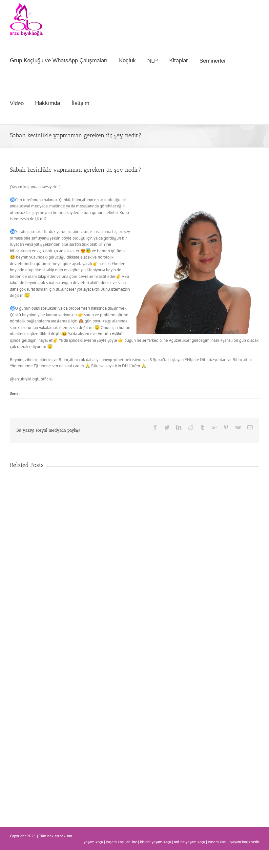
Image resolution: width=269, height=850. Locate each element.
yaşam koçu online (121, 841)
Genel (15, 393)
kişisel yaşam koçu (155, 841)
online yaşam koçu (189, 841)
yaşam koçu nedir (244, 841)
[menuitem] (64, 60)
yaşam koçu (93, 841)
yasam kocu (217, 841)
